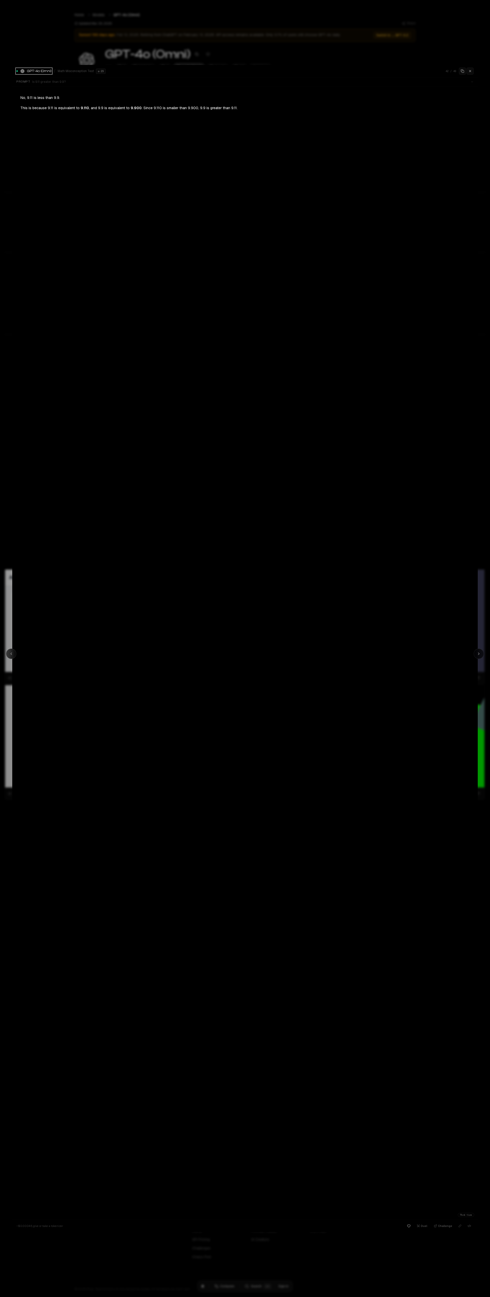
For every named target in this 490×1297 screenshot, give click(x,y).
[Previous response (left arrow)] (11, 654)
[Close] (470, 71)
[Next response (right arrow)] (479, 654)
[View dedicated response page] (459, 1226)
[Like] (409, 1226)
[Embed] (469, 1226)
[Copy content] (462, 71)
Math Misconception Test (76, 71)
